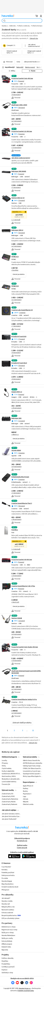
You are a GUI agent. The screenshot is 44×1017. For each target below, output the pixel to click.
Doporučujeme (28, 782)
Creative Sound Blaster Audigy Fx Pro (24, 699)
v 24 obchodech (16, 519)
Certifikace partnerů (8, 967)
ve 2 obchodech (16, 121)
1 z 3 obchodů (15, 220)
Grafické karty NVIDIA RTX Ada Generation (11, 774)
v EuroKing (14, 270)
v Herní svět (15, 602)
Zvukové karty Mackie (9, 802)
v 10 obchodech (16, 576)
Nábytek (25, 802)
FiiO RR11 (14, 530)
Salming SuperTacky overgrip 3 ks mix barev (32, 766)
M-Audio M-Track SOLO (19, 363)
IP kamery (5, 763)
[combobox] (22, 21)
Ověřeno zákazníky (8, 958)
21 (33, 730)
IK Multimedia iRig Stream (20, 477)
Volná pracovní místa (8, 875)
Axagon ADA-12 (16, 392)
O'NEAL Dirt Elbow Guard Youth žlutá (32, 769)
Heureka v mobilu (7, 901)
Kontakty (4, 870)
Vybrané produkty (30, 757)
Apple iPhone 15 (28, 786)
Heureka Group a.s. (25, 988)
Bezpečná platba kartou (9, 915)
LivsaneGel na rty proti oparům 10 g (32, 771)
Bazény (25, 791)
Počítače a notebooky (23, 26)
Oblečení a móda (28, 804)
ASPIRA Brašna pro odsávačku (32, 763)
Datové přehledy (7, 941)
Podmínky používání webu (25, 991)
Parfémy (25, 788)
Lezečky (4, 761)
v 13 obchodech (16, 148)
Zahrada (25, 799)
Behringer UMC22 (17, 230)
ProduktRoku (6, 964)
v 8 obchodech (16, 95)
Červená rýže (6, 784)
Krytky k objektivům (8, 771)
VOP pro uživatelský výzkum (10, 918)
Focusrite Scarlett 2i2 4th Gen (21, 131)
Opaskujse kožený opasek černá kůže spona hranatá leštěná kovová (32, 774)
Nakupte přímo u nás (8, 907)
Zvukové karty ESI (7, 794)
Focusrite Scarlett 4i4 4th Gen (21, 560)
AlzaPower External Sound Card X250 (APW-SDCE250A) (26, 672)
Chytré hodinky (6, 769)
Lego (24, 796)
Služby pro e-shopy (8, 933)
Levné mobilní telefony (9, 782)
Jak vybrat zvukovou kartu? (20, 158)
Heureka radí (6, 904)
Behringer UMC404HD (18, 171)
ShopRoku (5, 961)
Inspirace (4, 970)
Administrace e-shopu (9, 927)
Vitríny (4, 766)
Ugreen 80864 (16, 450)
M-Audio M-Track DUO (18, 336)
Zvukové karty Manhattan (10, 799)
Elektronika (12, 26)
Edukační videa (6, 947)
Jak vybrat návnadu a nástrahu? (11, 814)
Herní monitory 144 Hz (9, 777)
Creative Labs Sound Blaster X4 (22, 310)
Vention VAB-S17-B (17, 198)
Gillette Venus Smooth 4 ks (31, 761)
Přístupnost (5, 890)
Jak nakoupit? (6, 898)
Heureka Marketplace (8, 935)
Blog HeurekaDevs (8, 884)
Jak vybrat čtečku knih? (9, 819)
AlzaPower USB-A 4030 (19, 105)
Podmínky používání (8, 873)
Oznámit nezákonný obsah (10, 887)
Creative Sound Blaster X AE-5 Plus (23, 586)
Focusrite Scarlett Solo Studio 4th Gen (24, 647)
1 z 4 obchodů (15, 549)
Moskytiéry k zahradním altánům (11, 779)
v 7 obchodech (16, 326)
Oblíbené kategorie (9, 757)
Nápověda (5, 950)
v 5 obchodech (16, 187)
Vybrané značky (8, 790)
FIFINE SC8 (15, 286)
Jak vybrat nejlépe (9, 810)
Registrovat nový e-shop (9, 930)
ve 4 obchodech (16, 467)
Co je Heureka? (6, 867)
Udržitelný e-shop (7, 973)
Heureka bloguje (7, 881)
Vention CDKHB (16, 618)
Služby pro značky (7, 938)
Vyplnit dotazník (22, 848)
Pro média (5, 878)
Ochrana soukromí (7, 913)
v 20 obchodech (16, 408)
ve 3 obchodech (16, 246)
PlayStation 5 (27, 794)
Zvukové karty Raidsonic (9, 804)
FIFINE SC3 (15, 257)
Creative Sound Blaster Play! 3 (21, 503)
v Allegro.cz (15, 435)
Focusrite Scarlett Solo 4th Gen (22, 78)
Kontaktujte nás (22, 841)
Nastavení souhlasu (8, 910)
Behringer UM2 (16, 418)
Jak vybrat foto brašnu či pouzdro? (11, 816)
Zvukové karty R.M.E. (8, 796)
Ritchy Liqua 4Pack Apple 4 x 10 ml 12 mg (32, 777)
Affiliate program (7, 944)
